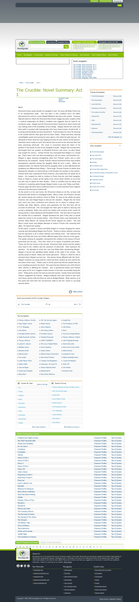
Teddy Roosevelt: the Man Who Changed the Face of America (28, 337)
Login (119, 5)
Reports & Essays (51, 55)
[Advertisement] (69, 23)
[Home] (22, 45)
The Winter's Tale (24, 523)
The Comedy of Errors (26, 511)
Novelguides (28, 55)
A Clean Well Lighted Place (100, 169)
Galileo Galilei (23, 364)
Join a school (68, 583)
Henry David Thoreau (47, 357)
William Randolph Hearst (70, 357)
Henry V (21, 463)
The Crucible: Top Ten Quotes (82, 76)
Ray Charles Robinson (48, 374)
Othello (20, 497)
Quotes (97, 580)
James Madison (46, 327)
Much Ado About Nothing (26, 494)
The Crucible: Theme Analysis (82, 74)
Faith (20, 411)
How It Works (113, 55)
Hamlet (20, 455)
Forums (97, 583)
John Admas (22, 330)
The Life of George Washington (72, 334)
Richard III (21, 506)
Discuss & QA (117, 96)
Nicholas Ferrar (67, 371)
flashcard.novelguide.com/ (41, 580)
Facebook (24, 565)
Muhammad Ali (45, 371)
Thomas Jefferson (24, 340)
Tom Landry (22, 357)
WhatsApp (62, 101)
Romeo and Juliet (24, 509)
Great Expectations (97, 132)
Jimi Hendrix (67, 367)
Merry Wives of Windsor (26, 492)
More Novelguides (114, 137)
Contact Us (67, 593)
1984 (93, 120)
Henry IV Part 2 (23, 460)
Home (19, 55)
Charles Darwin (45, 350)
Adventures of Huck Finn (99, 108)
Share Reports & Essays (69, 55)
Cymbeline (21, 452)
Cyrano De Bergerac (69, 361)
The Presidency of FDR (70, 323)
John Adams (67, 327)
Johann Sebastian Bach (48, 367)
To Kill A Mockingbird (98, 96)
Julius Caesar (22, 472)
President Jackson (46, 334)
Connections (38, 55)
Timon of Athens (23, 525)
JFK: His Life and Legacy (49, 320)
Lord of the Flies (96, 104)
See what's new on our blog (103, 570)
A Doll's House (96, 183)
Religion (21, 395)
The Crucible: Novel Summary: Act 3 (84, 68)
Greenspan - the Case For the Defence (50, 364)
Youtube (18, 565)
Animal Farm (95, 116)
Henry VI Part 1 (23, 466)
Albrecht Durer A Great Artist (50, 354)
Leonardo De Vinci (68, 354)
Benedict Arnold (24, 350)
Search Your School (101, 589)
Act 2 (75, 304)
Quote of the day (42, 384)
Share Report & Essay (70, 576)
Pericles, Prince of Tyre (26, 500)
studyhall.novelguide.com (41, 573)
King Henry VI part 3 (25, 477)
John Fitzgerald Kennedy (71, 340)
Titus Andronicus (23, 528)
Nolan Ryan (22, 374)
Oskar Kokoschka (68, 344)
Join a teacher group (70, 586)
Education (22, 403)
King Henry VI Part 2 (25, 475)
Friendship (22, 415)
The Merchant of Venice (26, 514)
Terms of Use (103, 599)
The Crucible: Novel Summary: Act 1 (84, 64)
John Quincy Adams (47, 330)
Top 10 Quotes (116, 438)
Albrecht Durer (23, 354)
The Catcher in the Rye (98, 112)
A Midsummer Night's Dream (28, 438)
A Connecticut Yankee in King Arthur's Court (104, 173)
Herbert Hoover (45, 323)
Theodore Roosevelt (47, 337)
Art (19, 387)
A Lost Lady (95, 190)
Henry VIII (66, 364)
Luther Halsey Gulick (25, 361)
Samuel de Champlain (25, 371)
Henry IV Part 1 (23, 458)
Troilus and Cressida (25, 531)
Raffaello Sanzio (24, 347)
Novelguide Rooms (63, 42)
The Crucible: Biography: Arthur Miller (85, 78)
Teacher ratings (99, 593)
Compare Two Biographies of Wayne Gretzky (50, 361)
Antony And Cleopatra (25, 443)
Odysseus (95, 128)
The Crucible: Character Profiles (83, 71)
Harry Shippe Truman (25, 323)
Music (20, 399)
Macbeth (21, 486)
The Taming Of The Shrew (27, 517)
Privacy (118, 599)
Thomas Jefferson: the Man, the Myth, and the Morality (28, 320)
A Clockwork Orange (98, 176)
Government (22, 419)
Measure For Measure (26, 489)
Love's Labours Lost (25, 483)
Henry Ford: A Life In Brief (71, 347)
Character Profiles (100, 438)
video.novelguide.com (40, 583)
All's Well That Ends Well (26, 441)
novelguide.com (38, 570)
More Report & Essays (71, 427)
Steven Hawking (46, 347)
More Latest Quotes (38, 427)
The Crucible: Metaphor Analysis (83, 73)
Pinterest (28, 565)
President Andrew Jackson (27, 334)
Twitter (61, 100)
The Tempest (22, 520)
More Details (68, 562)
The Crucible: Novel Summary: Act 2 (84, 66)
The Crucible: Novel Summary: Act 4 (84, 69)
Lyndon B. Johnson (25, 344)
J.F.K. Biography (24, 327)
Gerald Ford (66, 320)
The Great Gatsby (97, 100)
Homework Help (38, 576)
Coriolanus (21, 449)
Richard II (21, 503)
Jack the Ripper (24, 367)
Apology (94, 162)
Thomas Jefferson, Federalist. (72, 337)
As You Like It (22, 446)
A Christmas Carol (97, 166)
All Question (98, 573)
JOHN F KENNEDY (47, 340)
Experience (22, 407)
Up (49, 304)
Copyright (112, 599)
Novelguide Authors (101, 586)
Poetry (21, 391)
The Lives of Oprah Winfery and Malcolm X (50, 344)
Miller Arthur (77, 292)
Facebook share (64, 98)
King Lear (21, 480)
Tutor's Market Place (98, 55)
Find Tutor (67, 573)
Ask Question (51, 42)
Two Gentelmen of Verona (27, 537)
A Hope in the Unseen (98, 186)
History (21, 423)
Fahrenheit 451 (96, 124)
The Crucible (30, 83)
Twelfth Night (22, 534)
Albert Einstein (67, 350)
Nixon (64, 330)
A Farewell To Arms (97, 180)
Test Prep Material (69, 589)
